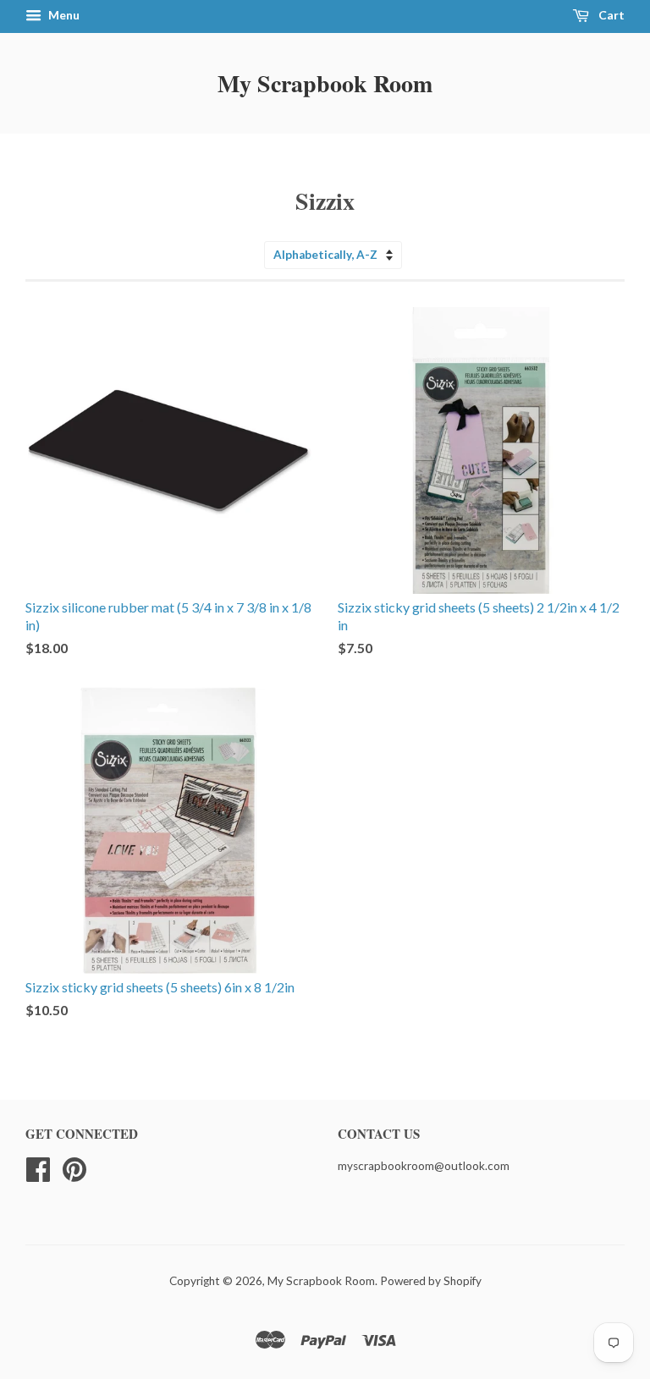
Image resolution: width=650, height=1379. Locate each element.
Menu (63, 15)
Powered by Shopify (431, 1281)
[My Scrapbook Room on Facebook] (38, 1167)
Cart (610, 15)
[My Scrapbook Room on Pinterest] (74, 1167)
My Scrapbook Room (325, 83)
